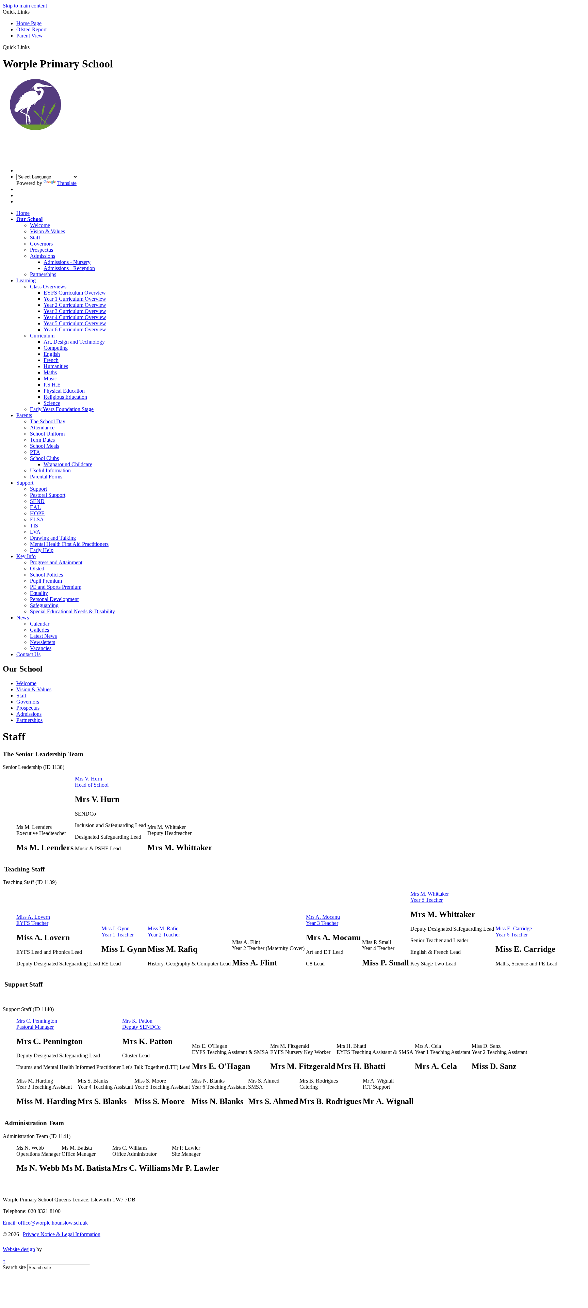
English (52, 354)
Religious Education (65, 397)
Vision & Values (47, 231)
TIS (34, 526)
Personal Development (54, 599)
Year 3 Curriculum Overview (75, 311)
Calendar (39, 624)
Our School (29, 219)
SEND (37, 501)
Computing (56, 348)
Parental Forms (46, 476)
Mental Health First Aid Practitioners (69, 544)
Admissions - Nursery (67, 262)
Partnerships (43, 274)
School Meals (44, 446)
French (51, 360)
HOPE (37, 513)
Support (24, 483)
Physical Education (64, 391)
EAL (35, 507)
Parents (24, 415)
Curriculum (42, 335)
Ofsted (37, 568)
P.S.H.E (52, 385)
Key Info (26, 556)
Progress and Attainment (56, 562)
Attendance (42, 427)
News (22, 617)
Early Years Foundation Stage (62, 409)
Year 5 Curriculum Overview (75, 323)
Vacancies (40, 648)
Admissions (42, 256)
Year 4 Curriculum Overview (75, 317)
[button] (32, 47)
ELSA (37, 519)
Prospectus (41, 250)
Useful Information (50, 470)
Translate (67, 183)
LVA (35, 532)
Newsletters (42, 642)
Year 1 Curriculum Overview (75, 299)
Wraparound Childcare (68, 464)
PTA (35, 452)
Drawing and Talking (53, 538)
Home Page (29, 23)
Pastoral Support (47, 495)
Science (52, 403)
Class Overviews (48, 286)
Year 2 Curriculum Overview (75, 305)
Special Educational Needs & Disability (72, 611)
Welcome (40, 225)
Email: (45, 1223)
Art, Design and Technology (74, 342)
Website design (19, 1249)
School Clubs (44, 458)
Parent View (29, 35)
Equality (39, 593)
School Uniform (47, 434)
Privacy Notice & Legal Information (61, 1234)
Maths (50, 372)
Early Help (41, 550)
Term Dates (42, 440)
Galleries (39, 630)
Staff (35, 237)
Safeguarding (44, 605)
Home (23, 213)
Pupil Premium (46, 581)
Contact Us (28, 654)
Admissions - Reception (69, 268)
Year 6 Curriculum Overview (75, 329)
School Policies (46, 575)
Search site (14, 1267)
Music (50, 378)
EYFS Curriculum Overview (75, 293)
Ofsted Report (31, 29)
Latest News (43, 636)
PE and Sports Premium (55, 587)
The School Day (47, 421)
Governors (41, 244)
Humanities (56, 366)
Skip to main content (25, 6)
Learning (26, 280)
